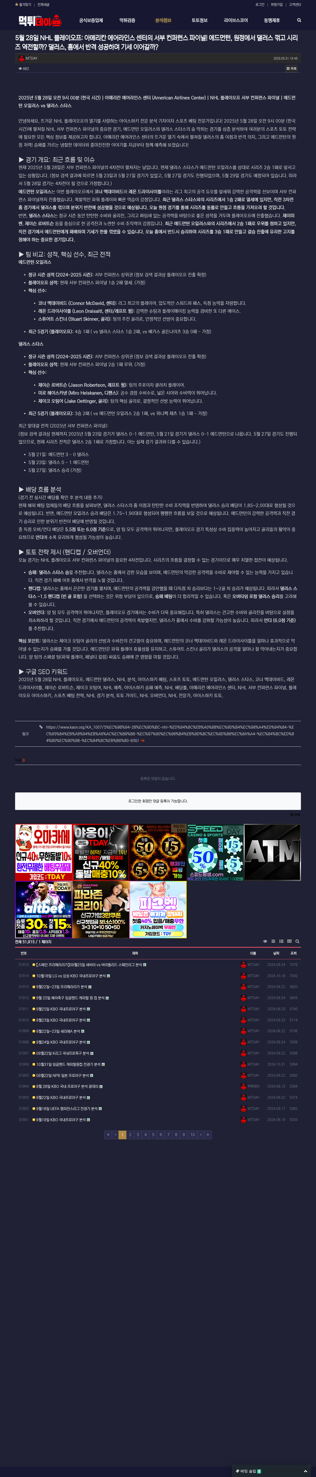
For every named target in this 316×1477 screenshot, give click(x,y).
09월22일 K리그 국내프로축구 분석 (62, 1053)
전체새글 (43, 5)
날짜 (276, 953)
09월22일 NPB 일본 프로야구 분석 (62, 1076)
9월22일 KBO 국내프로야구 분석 (60, 1098)
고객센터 (295, 5)
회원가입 (277, 5)
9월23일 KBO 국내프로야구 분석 (60, 1020)
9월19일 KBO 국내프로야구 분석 (60, 1120)
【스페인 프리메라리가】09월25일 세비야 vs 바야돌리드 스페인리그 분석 (88, 965)
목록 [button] (293, 69)
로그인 (260, 5)
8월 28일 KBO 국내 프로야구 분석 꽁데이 (66, 1086)
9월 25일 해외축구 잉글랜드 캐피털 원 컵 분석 (69, 998)
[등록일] (43, 852)
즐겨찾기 (24, 5)
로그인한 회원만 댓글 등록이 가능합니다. (158, 801)
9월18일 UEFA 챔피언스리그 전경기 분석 (66, 1109)
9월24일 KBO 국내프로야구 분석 (60, 1042)
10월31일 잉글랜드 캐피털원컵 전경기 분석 (67, 1064)
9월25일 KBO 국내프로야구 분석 (60, 1009)
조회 (293, 953)
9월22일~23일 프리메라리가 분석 (61, 987)
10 (192, 1135)
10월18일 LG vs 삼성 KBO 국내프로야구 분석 (70, 976)
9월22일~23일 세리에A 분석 (57, 1031)
